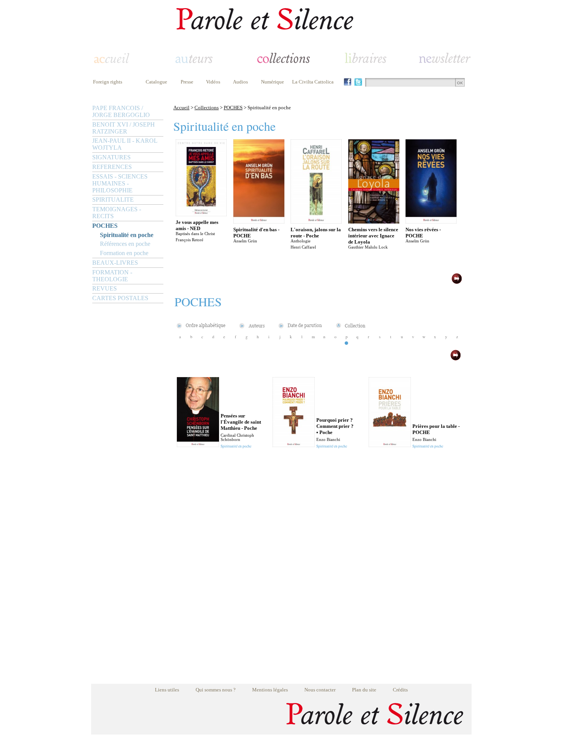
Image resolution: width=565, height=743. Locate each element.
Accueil (181, 107)
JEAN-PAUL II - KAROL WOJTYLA (124, 144)
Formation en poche (124, 253)
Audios (240, 82)
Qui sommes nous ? (216, 690)
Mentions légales (270, 690)
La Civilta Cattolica (313, 82)
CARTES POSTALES (120, 298)
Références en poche (125, 243)
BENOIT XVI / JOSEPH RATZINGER (123, 128)
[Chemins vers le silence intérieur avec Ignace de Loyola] (373, 221)
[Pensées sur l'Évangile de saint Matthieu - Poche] (198, 445)
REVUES (104, 288)
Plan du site (364, 690)
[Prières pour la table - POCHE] (390, 445)
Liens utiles (167, 690)
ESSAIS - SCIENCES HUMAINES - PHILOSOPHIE (120, 183)
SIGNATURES (111, 157)
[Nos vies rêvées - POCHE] (431, 221)
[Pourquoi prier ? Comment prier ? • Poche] (294, 445)
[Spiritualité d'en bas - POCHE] (258, 221)
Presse (187, 82)
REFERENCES (112, 167)
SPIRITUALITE (113, 199)
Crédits (400, 690)
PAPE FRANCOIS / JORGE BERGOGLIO (121, 111)
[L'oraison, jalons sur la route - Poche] (316, 221)
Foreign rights (107, 82)
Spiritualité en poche (126, 235)
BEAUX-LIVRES (115, 262)
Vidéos (213, 82)
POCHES (105, 225)
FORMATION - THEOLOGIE (112, 275)
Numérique (272, 82)
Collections (206, 107)
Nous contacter (320, 690)
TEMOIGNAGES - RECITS (116, 212)
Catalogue (156, 82)
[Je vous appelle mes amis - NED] (201, 214)
